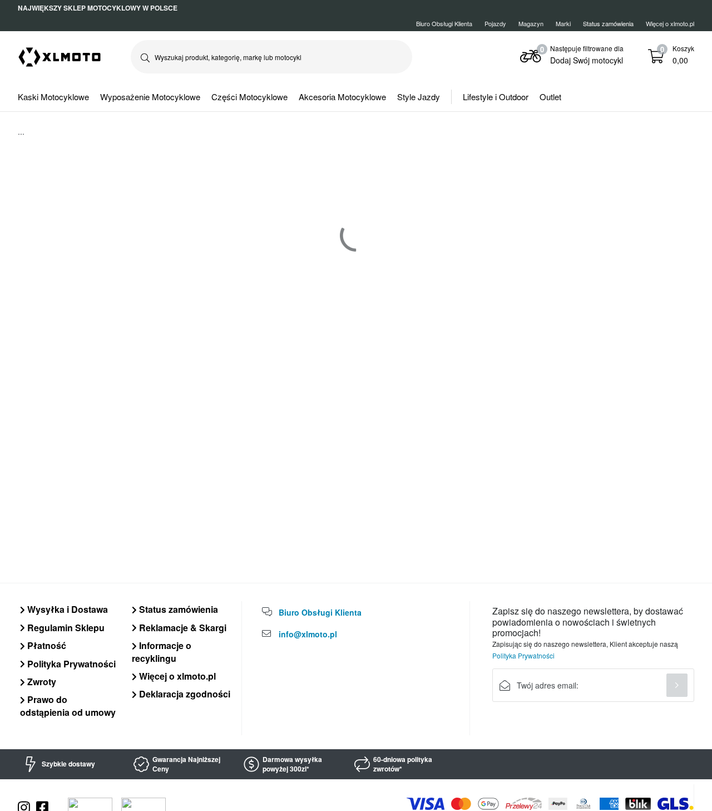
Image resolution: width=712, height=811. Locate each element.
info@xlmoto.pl (308, 634)
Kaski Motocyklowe (53, 96)
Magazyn (530, 23)
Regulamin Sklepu (65, 627)
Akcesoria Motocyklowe (342, 96)
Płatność (45, 645)
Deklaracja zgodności (183, 693)
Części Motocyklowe (249, 96)
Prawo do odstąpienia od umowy (68, 705)
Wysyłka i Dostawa (66, 609)
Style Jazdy (418, 96)
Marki (563, 23)
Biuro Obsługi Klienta (444, 23)
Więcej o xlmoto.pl (670, 23)
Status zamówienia (177, 609)
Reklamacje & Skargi (181, 627)
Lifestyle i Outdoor (495, 96)
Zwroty (40, 681)
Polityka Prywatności (70, 663)
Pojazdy (495, 23)
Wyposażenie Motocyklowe (150, 96)
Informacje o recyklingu (161, 651)
